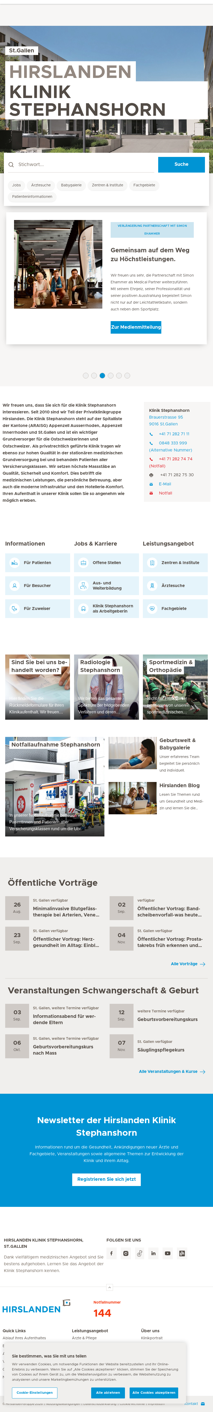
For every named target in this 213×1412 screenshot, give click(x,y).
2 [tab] (94, 375)
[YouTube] (168, 1253)
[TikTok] (139, 1253)
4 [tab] (110, 375)
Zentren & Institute (107, 185)
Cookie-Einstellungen (35, 1393)
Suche (182, 164)
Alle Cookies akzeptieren (153, 1393)
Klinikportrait (152, 1338)
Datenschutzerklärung (99, 1403)
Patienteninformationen (32, 197)
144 (102, 1313)
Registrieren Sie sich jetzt (106, 1179)
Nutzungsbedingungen (63, 1403)
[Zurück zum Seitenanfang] (109, 1287)
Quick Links (14, 1331)
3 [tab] (102, 375)
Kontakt (191, 1404)
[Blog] (182, 1253)
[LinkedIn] (153, 1253)
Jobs (16, 185)
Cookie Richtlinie (132, 1403)
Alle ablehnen (108, 1393)
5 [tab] (119, 375)
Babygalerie (71, 185)
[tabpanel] (106, 281)
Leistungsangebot (90, 1331)
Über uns (150, 1331)
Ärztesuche (41, 185)
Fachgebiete (144, 185)
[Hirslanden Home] (48, 1305)
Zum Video (136, 333)
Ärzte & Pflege (84, 1338)
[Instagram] (126, 1253)
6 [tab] (127, 375)
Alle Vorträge (184, 964)
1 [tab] (85, 375)
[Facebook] (111, 1253)
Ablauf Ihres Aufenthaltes (24, 1338)
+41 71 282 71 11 (174, 434)
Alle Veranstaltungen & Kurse (168, 1071)
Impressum (156, 1403)
